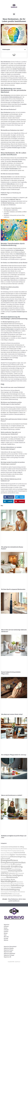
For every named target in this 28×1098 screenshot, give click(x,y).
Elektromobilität (5, 858)
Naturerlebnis (20, 881)
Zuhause (6, 926)
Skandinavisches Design (6, 887)
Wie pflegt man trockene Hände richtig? (12, 714)
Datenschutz (10, 852)
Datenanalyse (3, 852)
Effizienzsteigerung (18, 857)
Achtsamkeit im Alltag (16, 847)
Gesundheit (6, 869)
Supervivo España (9, 948)
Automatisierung (16, 848)
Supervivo (6, 924)
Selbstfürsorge (17, 886)
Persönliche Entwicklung (7, 883)
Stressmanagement (5, 891)
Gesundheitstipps (16, 869)
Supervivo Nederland (9, 953)
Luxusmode (3, 877)
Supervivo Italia (8, 951)
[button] (14, 14)
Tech (5, 935)
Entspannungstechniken (13, 862)
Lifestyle (4, 899)
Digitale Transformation (18, 854)
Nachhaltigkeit (8, 881)
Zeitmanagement (17, 895)
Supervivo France (8, 950)
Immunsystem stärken (11, 872)
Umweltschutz (6, 894)
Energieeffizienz (9, 860)
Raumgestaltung (6, 885)
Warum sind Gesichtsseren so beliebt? (11, 795)
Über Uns (6, 936)
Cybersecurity (20, 850)
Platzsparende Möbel (19, 883)
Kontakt (6, 938)
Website (6, 940)
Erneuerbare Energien (6, 864)
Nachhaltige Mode (8, 879)
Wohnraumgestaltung (7, 895)
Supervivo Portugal (9, 955)
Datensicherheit (19, 852)
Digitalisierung (5, 857)
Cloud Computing (12, 850)
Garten (5, 928)
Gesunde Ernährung (12, 866)
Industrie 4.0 (13, 873)
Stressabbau (16, 888)
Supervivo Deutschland (10, 946)
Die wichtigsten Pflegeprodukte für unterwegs (13, 754)
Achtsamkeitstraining (6, 848)
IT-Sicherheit (21, 873)
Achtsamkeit (4, 847)
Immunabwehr (4, 871)
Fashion (6, 931)
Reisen (6, 933)
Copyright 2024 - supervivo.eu (14, 961)
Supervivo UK (7, 957)
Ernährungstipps (16, 864)
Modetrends (12, 877)
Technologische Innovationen (17, 891)
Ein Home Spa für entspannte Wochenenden (13, 589)
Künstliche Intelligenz (12, 875)
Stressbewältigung (10, 889)
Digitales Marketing (5, 854)
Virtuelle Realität (16, 893)
